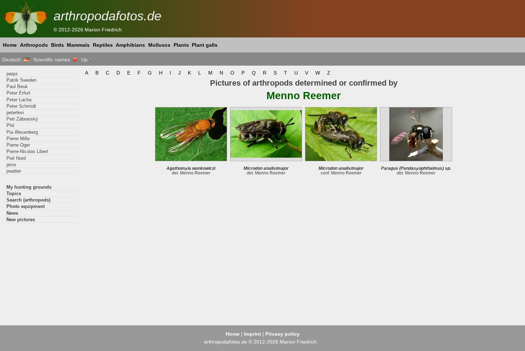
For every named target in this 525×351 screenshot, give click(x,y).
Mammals (78, 45)
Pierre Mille (18, 138)
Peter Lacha (18, 99)
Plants (181, 45)
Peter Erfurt (18, 93)
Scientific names (53, 59)
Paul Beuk (17, 86)
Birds (57, 45)
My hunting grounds (28, 187)
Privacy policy (282, 334)
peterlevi (15, 112)
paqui (12, 73)
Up (85, 59)
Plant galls (205, 45)
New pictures (20, 219)
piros (11, 164)
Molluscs (159, 45)
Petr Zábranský (22, 119)
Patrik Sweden (21, 80)
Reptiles (103, 45)
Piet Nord (16, 158)
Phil (10, 125)
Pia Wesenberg (22, 132)
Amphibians (130, 45)
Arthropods (34, 45)
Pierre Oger (18, 145)
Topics (13, 193)
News (12, 213)
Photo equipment (25, 206)
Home (10, 45)
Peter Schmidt (21, 106)
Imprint (252, 334)
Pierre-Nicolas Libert (27, 151)
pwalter (13, 171)
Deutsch (13, 59)
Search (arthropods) (28, 200)
